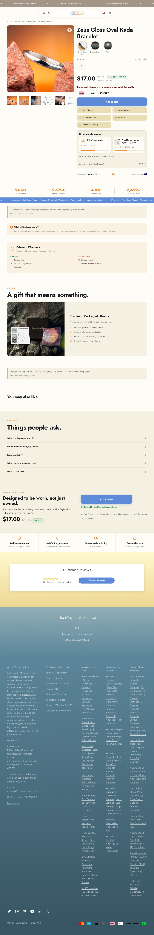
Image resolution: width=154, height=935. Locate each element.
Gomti (133, 758)
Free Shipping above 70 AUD (17, 3)
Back (11, 22)
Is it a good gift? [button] (15, 455)
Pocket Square (138, 857)
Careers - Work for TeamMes (60, 705)
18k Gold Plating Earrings (112, 796)
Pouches (134, 860)
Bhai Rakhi (135, 840)
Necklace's (111, 843)
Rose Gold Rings (114, 743)
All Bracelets (20, 22)
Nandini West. (35, 923)
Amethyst (135, 754)
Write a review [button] (96, 580)
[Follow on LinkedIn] (40, 911)
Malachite (135, 810)
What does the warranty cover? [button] (22, 463)
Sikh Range (87, 843)
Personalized (88, 851)
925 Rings (88, 891)
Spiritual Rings (89, 740)
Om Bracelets (136, 694)
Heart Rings (111, 740)
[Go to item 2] (24, 101)
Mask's (133, 875)
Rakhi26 (133, 888)
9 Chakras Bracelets (136, 705)
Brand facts (13, 803)
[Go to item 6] (72, 101)
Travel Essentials (138, 853)
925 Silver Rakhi (137, 847)
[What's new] (104, 13)
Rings (92, 827)
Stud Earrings (88, 799)
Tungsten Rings (89, 733)
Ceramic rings (88, 722)
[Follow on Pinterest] (25, 911)
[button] (43, 13)
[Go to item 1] (12, 101)
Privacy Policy (53, 689)
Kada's (85, 827)
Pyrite (141, 747)
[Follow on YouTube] (32, 911)
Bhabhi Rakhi (136, 843)
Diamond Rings (113, 736)
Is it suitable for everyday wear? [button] (22, 446)
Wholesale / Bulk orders (57, 667)
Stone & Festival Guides (58, 683)
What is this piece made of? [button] (20, 438)
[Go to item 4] (48, 101)
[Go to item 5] (60, 101)
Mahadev (86, 871)
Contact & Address (55, 699)
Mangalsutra (112, 851)
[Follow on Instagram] (17, 911)
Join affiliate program (56, 672)
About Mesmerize (54, 678)
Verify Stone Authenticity (58, 710)
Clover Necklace (114, 683)
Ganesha (86, 875)
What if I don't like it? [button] (17, 471)
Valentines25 (136, 895)
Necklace (86, 823)
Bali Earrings (88, 802)
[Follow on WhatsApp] (48, 911)
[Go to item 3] (36, 101)
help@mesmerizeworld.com (24, 791)
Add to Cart (106, 499)
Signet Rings (88, 725)
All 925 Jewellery (90, 888)
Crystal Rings (112, 733)
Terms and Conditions (57, 694)
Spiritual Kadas (89, 782)
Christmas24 (136, 891)
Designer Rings (89, 736)
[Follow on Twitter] (9, 911)
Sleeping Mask (137, 864)
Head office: (13, 740)
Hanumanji (87, 867)
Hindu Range (88, 847)
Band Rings (87, 729)
